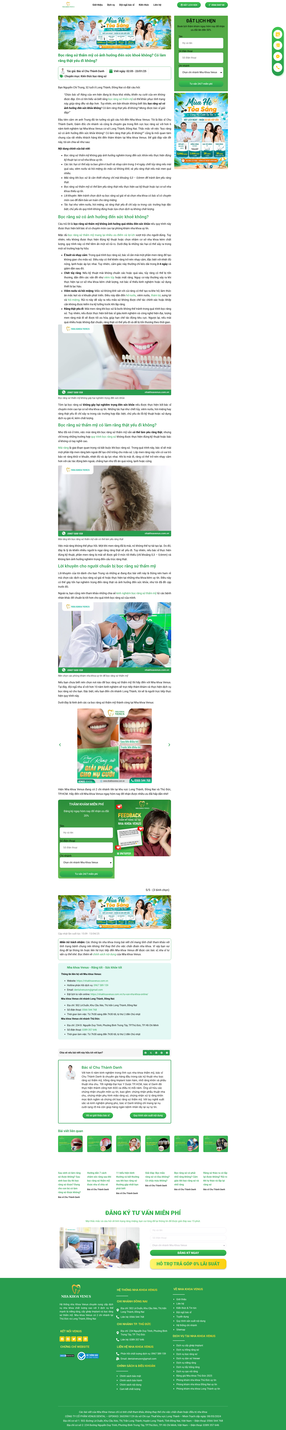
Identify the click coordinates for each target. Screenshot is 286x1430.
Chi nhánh (66, 855)
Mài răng (63, 447)
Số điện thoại (67, 841)
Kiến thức (144, 4)
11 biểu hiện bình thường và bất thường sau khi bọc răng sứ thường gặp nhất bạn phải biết (127, 1180)
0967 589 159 (101, 985)
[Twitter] (73, 1338)
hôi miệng (74, 299)
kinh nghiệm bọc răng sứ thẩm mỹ (136, 593)
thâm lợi (156, 295)
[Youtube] (79, 1338)
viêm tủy (109, 277)
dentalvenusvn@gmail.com (88, 989)
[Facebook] (62, 1338)
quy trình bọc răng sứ (103, 436)
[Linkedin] (85, 1338)
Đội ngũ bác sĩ (126, 4)
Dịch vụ (111, 4)
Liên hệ (157, 4)
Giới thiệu (98, 4)
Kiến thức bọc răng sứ (94, 76)
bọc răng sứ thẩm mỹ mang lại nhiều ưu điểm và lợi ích (101, 235)
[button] (60, 745)
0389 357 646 (89, 1029)
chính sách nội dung (104, 954)
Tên (62, 826)
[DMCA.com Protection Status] (67, 1356)
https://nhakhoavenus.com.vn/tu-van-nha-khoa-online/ (119, 994)
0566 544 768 (89, 1009)
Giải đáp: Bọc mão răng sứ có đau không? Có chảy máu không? (157, 1176)
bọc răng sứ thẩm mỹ (120, 99)
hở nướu (131, 295)
